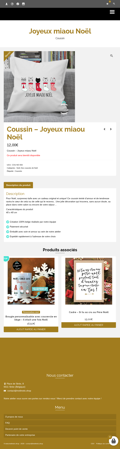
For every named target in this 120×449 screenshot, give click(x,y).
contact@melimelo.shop (19, 390)
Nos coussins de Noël (29, 168)
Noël (18, 168)
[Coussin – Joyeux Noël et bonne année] (104, 129)
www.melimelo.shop (12, 443)
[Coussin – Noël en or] (110, 129)
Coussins (18, 171)
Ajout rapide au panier (31, 329)
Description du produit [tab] (18, 185)
